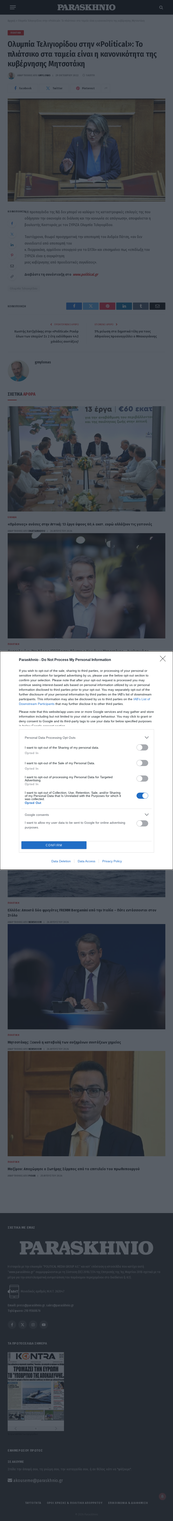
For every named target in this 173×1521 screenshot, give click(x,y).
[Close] (164, 660)
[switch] (142, 747)
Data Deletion (61, 861)
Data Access (86, 861)
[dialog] (86, 760)
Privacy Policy (112, 861)
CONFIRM (54, 845)
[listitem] (86, 737)
